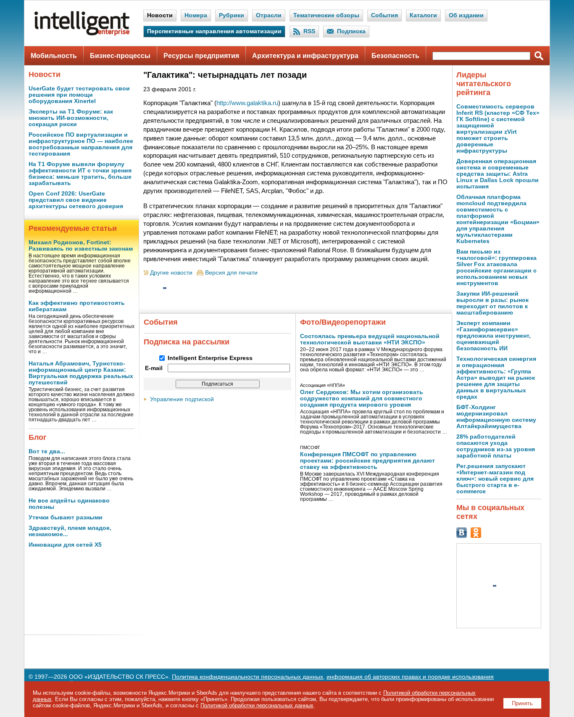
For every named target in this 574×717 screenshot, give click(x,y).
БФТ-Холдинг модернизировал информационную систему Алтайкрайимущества (496, 416)
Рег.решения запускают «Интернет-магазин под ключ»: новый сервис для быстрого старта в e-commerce (495, 479)
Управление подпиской (182, 399)
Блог (38, 437)
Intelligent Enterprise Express (210, 358)
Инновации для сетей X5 (65, 545)
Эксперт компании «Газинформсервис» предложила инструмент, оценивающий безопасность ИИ (493, 336)
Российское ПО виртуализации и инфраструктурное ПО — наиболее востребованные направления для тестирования (81, 144)
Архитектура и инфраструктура (305, 55)
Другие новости (171, 273)
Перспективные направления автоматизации (214, 31)
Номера (195, 15)
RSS (309, 31)
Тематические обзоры (326, 15)
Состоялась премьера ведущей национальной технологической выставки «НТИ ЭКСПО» (370, 339)
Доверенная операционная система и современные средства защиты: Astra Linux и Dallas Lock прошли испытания (497, 174)
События (384, 15)
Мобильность (54, 55)
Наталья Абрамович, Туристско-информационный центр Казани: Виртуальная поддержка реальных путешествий (81, 373)
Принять (522, 703)
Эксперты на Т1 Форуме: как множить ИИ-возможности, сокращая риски (71, 117)
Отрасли (269, 15)
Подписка (351, 31)
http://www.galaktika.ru (247, 102)
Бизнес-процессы (120, 55)
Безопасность (395, 55)
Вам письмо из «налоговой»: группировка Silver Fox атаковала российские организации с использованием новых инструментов (496, 267)
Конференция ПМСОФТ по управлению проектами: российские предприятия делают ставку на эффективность (367, 460)
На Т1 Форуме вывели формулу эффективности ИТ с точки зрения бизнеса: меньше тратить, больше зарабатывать (80, 173)
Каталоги (423, 15)
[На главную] (81, 34)
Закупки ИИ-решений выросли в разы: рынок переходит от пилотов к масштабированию (492, 303)
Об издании (466, 15)
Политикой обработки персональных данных (256, 705)
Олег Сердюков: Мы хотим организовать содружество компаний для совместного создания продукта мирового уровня (361, 398)
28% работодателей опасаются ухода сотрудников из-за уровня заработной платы (495, 446)
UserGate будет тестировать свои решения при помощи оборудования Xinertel (79, 94)
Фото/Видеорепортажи (343, 322)
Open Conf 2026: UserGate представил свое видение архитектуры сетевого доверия (76, 199)
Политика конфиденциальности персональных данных (247, 677)
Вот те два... (47, 451)
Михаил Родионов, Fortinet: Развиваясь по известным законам (81, 245)
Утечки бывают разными (66, 517)
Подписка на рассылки (186, 342)
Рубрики (231, 15)
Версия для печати (231, 273)
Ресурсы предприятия (201, 55)
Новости (160, 15)
